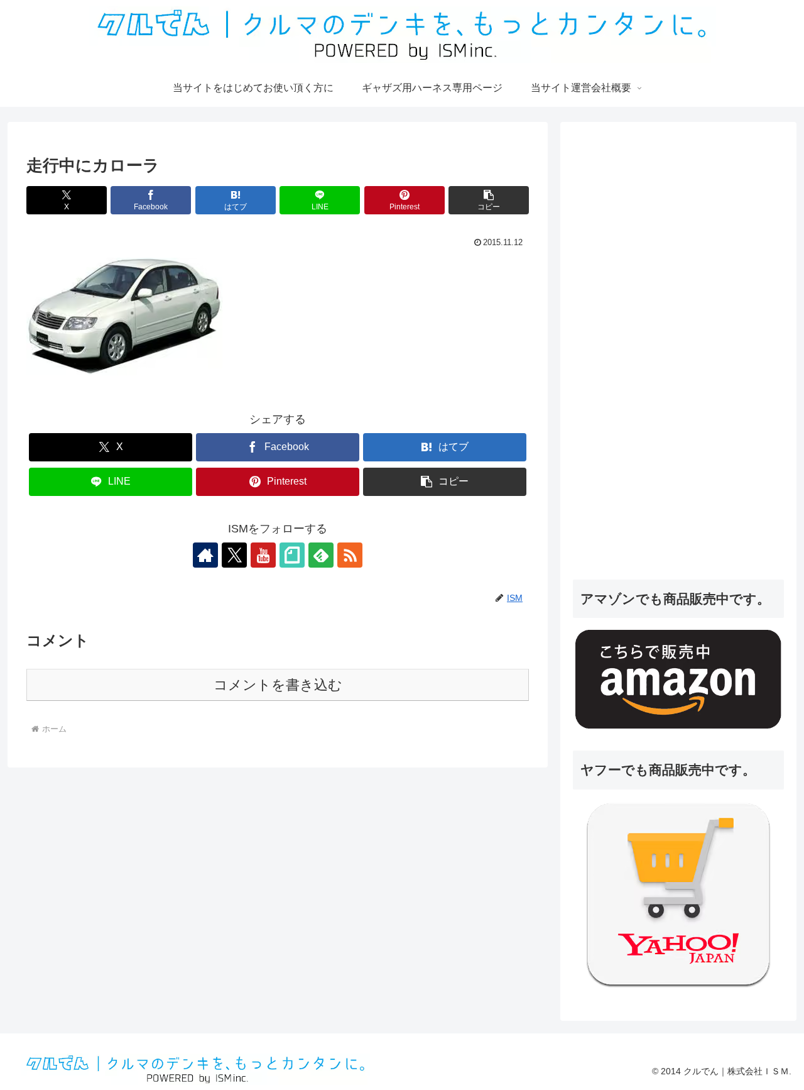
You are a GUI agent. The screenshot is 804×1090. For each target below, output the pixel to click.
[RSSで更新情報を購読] (349, 555)
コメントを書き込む (278, 685)
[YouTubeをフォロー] (263, 555)
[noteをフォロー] (292, 555)
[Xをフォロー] (234, 555)
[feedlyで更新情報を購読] (321, 555)
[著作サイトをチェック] (205, 555)
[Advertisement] (667, 364)
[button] (488, 200)
